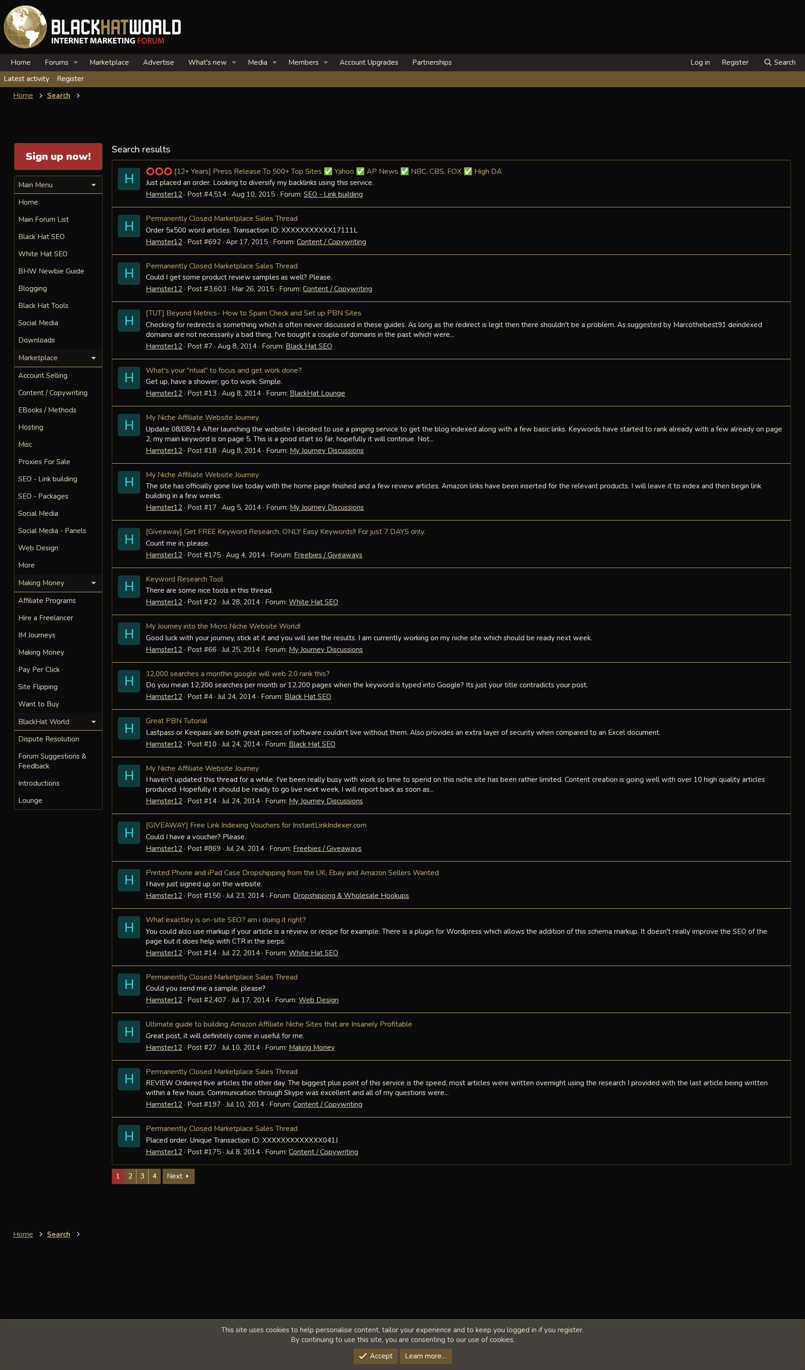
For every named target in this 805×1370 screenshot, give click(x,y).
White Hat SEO (313, 602)
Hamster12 (164, 194)
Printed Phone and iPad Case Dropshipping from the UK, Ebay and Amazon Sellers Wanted (292, 872)
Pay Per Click (39, 669)
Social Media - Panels (52, 530)
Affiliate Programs (47, 600)
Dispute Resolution (48, 739)
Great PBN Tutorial (176, 721)
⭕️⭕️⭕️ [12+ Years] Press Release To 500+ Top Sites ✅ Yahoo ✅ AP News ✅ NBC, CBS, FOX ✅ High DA (324, 171)
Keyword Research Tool (184, 579)
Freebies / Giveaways (328, 555)
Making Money (312, 1047)
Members (303, 62)
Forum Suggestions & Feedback (52, 761)
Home (21, 62)
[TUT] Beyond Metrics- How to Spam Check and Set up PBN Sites (254, 313)
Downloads (36, 340)
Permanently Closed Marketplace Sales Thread (222, 218)
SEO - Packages (43, 496)
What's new (207, 62)
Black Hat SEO (309, 346)
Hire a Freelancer (45, 618)
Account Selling (43, 375)
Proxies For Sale (44, 461)
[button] (75, 62)
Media (257, 62)
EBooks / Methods (47, 410)
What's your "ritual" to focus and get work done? (224, 370)
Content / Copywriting (331, 242)
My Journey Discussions (327, 450)
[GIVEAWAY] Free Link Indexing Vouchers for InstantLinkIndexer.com (256, 825)
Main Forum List (43, 219)
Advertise (158, 62)
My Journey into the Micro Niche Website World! (223, 626)
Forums (56, 62)
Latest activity (26, 78)
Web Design (319, 1000)
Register (70, 78)
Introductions (39, 783)
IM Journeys (36, 635)
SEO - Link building (333, 194)
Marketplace (109, 62)
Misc (25, 444)
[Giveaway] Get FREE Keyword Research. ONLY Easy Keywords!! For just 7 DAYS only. (285, 531)
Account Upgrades (369, 62)
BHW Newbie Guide (51, 271)
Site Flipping (38, 687)
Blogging (32, 288)
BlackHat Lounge (317, 393)
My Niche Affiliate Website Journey (202, 417)
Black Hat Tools (43, 305)
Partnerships (432, 62)
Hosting (30, 427)
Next (175, 1176)
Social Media (38, 323)
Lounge (30, 800)
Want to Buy (38, 704)
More (26, 565)
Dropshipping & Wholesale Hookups (351, 895)
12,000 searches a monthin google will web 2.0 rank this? (238, 673)
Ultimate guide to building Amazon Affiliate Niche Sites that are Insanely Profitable (279, 1024)
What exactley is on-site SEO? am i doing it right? (226, 920)
